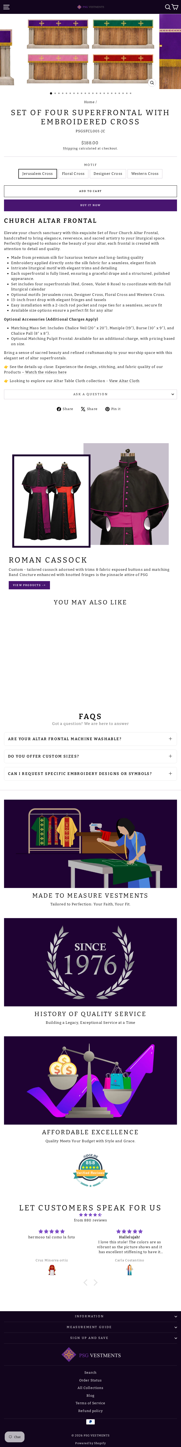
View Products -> (29, 585)
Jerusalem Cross (37, 174)
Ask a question (90, 394)
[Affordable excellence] (90, 1080)
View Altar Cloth (124, 381)
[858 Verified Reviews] (90, 1189)
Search (90, 1373)
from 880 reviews (90, 1220)
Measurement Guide (89, 1327)
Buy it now (90, 205)
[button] (86, 1282)
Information (89, 1316)
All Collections (91, 1388)
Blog (90, 1396)
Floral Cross (73, 174)
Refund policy (90, 1411)
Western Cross (145, 174)
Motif (90, 165)
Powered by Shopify (90, 1443)
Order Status (90, 1380)
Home (89, 102)
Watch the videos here (46, 372)
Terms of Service (90, 1403)
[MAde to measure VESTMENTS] (90, 844)
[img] (91, 1215)
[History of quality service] (90, 962)
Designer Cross (108, 174)
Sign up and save (89, 1338)
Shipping (70, 148)
